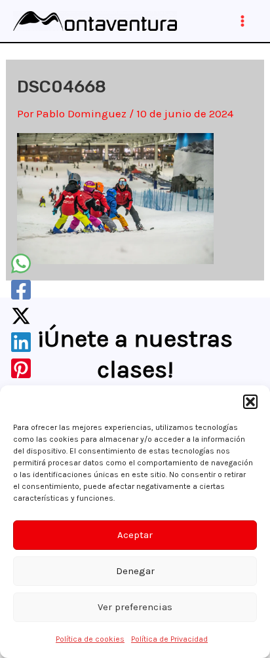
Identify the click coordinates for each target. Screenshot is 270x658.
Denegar (135, 571)
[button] (250, 401)
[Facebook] (21, 290)
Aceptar (135, 535)
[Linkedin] (21, 342)
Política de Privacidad (169, 639)
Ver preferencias (135, 607)
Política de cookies (90, 639)
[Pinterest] (21, 368)
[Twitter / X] (21, 316)
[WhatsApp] (21, 263)
